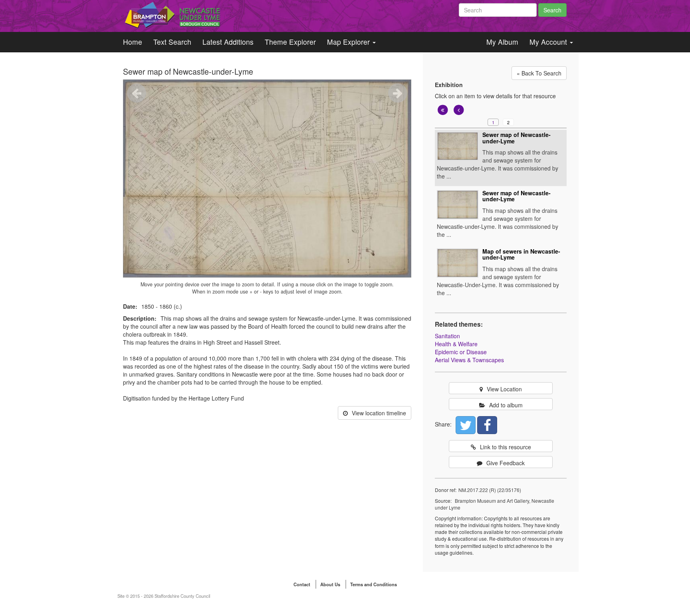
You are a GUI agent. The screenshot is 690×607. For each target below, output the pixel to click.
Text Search (172, 42)
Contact (301, 584)
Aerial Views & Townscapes (469, 360)
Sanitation (447, 336)
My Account (549, 42)
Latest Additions (228, 42)
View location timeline (379, 413)
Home (132, 42)
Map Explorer (349, 42)
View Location (504, 389)
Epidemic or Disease (461, 352)
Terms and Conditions (373, 584)
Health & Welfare (456, 344)
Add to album (506, 405)
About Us (330, 584)
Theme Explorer (290, 42)
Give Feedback (505, 463)
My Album (502, 42)
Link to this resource (505, 447)
